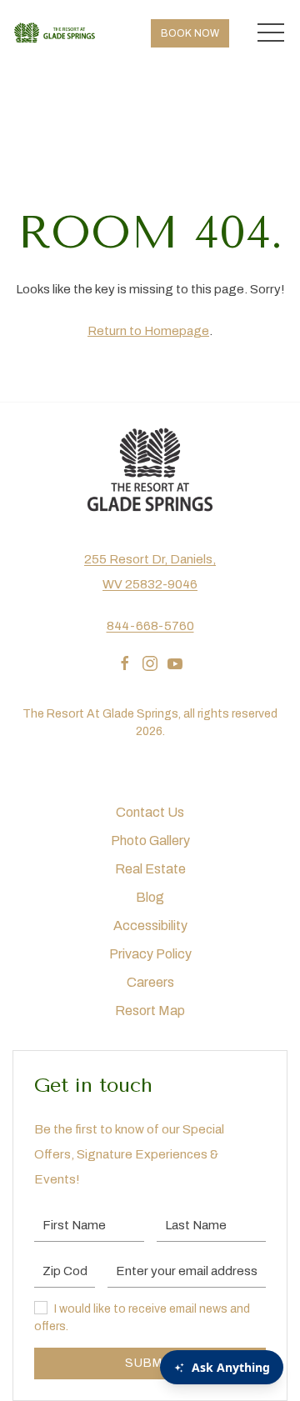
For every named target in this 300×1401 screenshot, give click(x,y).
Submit (150, 1363)
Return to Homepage (148, 331)
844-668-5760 (150, 626)
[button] (271, 33)
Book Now (190, 33)
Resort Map (150, 1010)
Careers (150, 982)
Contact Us (150, 812)
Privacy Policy (150, 954)
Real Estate (150, 869)
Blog (150, 897)
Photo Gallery (150, 840)
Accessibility (150, 925)
